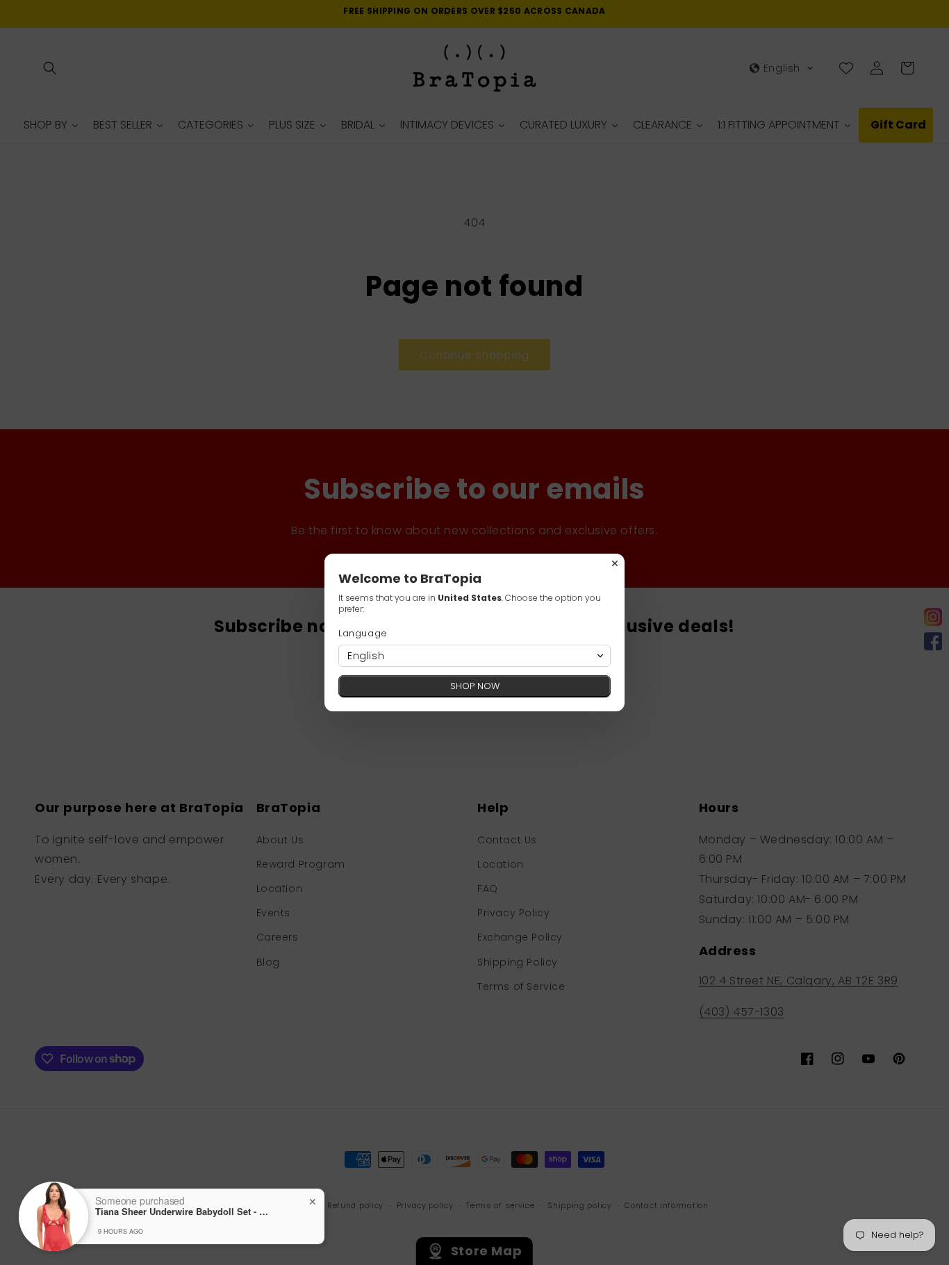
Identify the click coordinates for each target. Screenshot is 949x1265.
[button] (474, 656)
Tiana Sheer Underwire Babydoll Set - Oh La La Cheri (182, 1211)
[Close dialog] (615, 563)
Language (363, 633)
